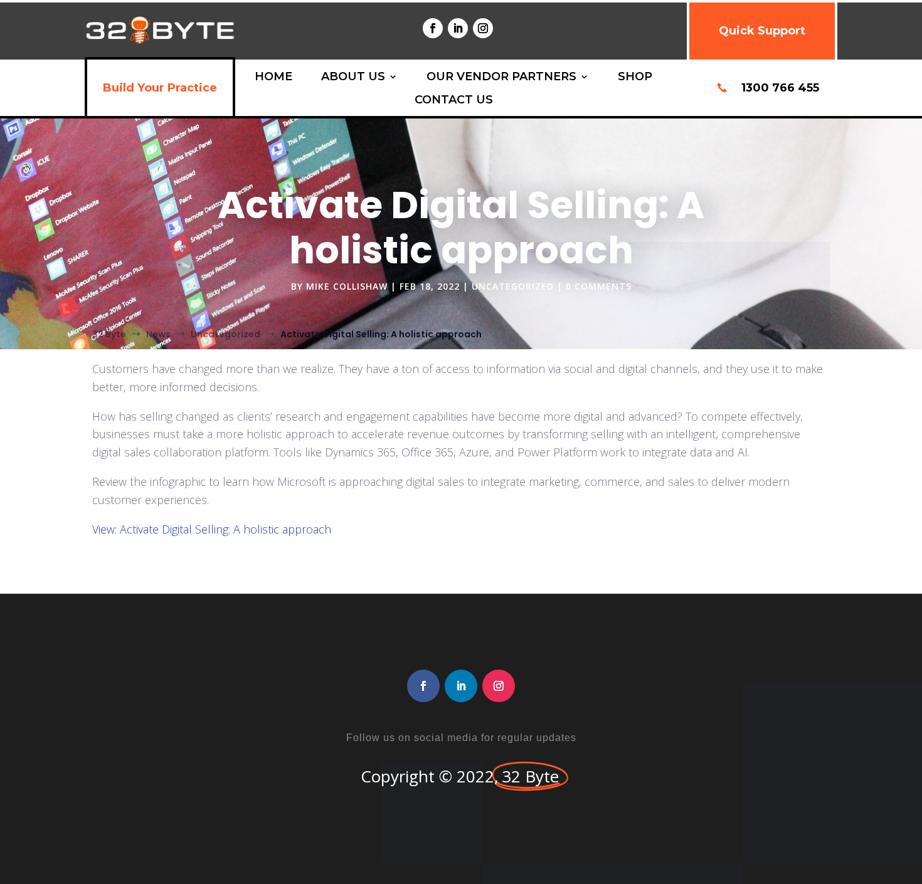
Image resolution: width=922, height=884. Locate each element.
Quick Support (762, 31)
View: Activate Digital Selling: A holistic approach (211, 529)
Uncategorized (513, 286)
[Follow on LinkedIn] (458, 28)
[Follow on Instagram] (483, 28)
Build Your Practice (160, 88)
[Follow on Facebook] (433, 28)
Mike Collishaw (347, 286)
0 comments (599, 286)
